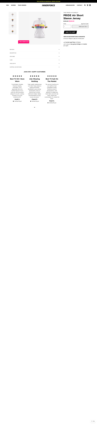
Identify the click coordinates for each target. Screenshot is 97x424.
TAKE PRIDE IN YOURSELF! (70, 12)
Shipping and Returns (16, 67)
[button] (34, 107)
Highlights (13, 63)
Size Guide (85, 23)
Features (12, 56)
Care (11, 60)
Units (64, 23)
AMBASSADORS (70, 5)
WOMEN (13, 5)
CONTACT (79, 5)
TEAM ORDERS (22, 5)
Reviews (12, 49)
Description (13, 53)
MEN (7, 5)
